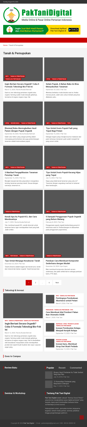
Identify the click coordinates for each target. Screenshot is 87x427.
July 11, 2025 (9, 222)
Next (57, 283)
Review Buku (15, 123)
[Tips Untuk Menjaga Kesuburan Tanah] (23, 246)
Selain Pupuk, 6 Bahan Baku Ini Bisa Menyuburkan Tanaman (62, 85)
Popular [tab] (50, 367)
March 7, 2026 (50, 317)
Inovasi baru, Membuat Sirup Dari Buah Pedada (67, 345)
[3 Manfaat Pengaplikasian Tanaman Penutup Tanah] (23, 158)
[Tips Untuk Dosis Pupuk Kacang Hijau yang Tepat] (64, 158)
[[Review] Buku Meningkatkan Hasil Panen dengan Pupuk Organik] (23, 114)
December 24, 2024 (52, 266)
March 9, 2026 (60, 303)
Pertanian (14, 256)
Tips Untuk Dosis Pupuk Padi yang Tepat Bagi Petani (61, 129)
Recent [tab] (62, 367)
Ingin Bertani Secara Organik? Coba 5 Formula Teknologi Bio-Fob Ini (22, 85)
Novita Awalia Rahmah (24, 89)
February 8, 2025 (51, 222)
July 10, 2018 (58, 377)
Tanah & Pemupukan (17, 76)
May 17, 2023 (58, 386)
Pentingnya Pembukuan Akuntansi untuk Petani (67, 299)
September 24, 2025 (53, 89)
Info (6, 76)
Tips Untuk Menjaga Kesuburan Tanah (22, 261)
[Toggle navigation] (5, 40)
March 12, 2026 (10, 89)
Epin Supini (63, 266)
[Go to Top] (82, 417)
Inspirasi (59, 324)
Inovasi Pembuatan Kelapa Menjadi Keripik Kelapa (68, 329)
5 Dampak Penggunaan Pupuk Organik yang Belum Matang (63, 218)
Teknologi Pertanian (13, 79)
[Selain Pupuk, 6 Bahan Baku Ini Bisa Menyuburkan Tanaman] (64, 69)
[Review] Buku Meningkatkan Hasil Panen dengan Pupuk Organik (20, 129)
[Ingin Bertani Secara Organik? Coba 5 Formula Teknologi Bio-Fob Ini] (23, 69)
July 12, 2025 (50, 178)
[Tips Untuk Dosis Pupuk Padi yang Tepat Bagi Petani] (64, 114)
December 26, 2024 (11, 264)
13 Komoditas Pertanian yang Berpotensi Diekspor (64, 383)
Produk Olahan (73, 324)
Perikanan (49, 310)
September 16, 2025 (53, 134)
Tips (68, 123)
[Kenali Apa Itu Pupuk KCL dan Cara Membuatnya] (23, 202)
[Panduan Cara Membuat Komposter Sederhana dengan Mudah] (64, 246)
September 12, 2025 (63, 333)
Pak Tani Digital (28, 423)
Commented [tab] (76, 367)
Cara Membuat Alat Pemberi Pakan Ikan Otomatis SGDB (62, 313)
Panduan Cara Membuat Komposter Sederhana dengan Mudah (62, 262)
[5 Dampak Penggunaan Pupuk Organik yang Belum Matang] (64, 202)
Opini (48, 79)
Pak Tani (64, 89)
